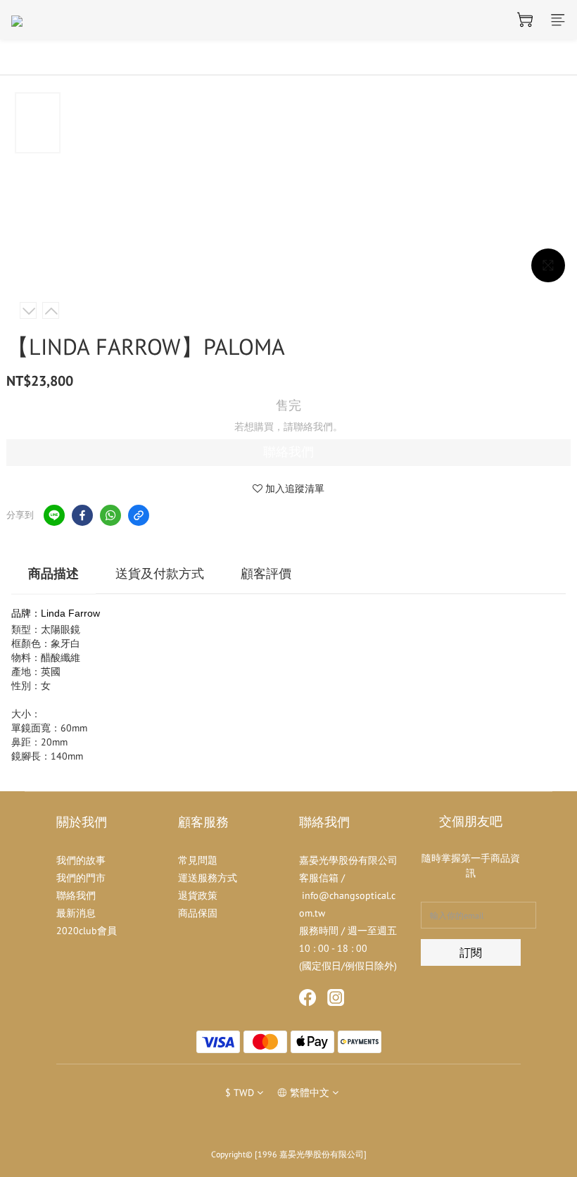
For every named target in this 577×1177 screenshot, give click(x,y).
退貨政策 (197, 895)
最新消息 (76, 913)
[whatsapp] (110, 515)
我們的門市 (81, 877)
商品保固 (197, 913)
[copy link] (138, 515)
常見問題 (197, 860)
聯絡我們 (288, 452)
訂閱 (470, 952)
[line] (54, 515)
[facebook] (82, 515)
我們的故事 (81, 860)
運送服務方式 (207, 877)
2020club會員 (86, 930)
